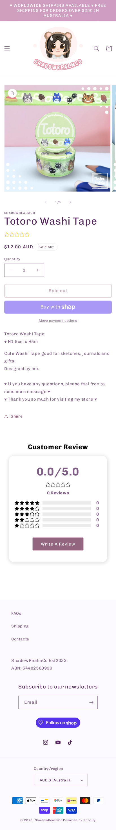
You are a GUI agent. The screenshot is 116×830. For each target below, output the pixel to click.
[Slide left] (45, 202)
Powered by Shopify (79, 820)
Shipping (20, 626)
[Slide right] (70, 202)
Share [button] (17, 416)
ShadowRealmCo (49, 820)
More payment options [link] (58, 321)
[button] (7, 48)
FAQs (16, 613)
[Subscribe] (91, 702)
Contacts (20, 639)
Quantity (12, 259)
